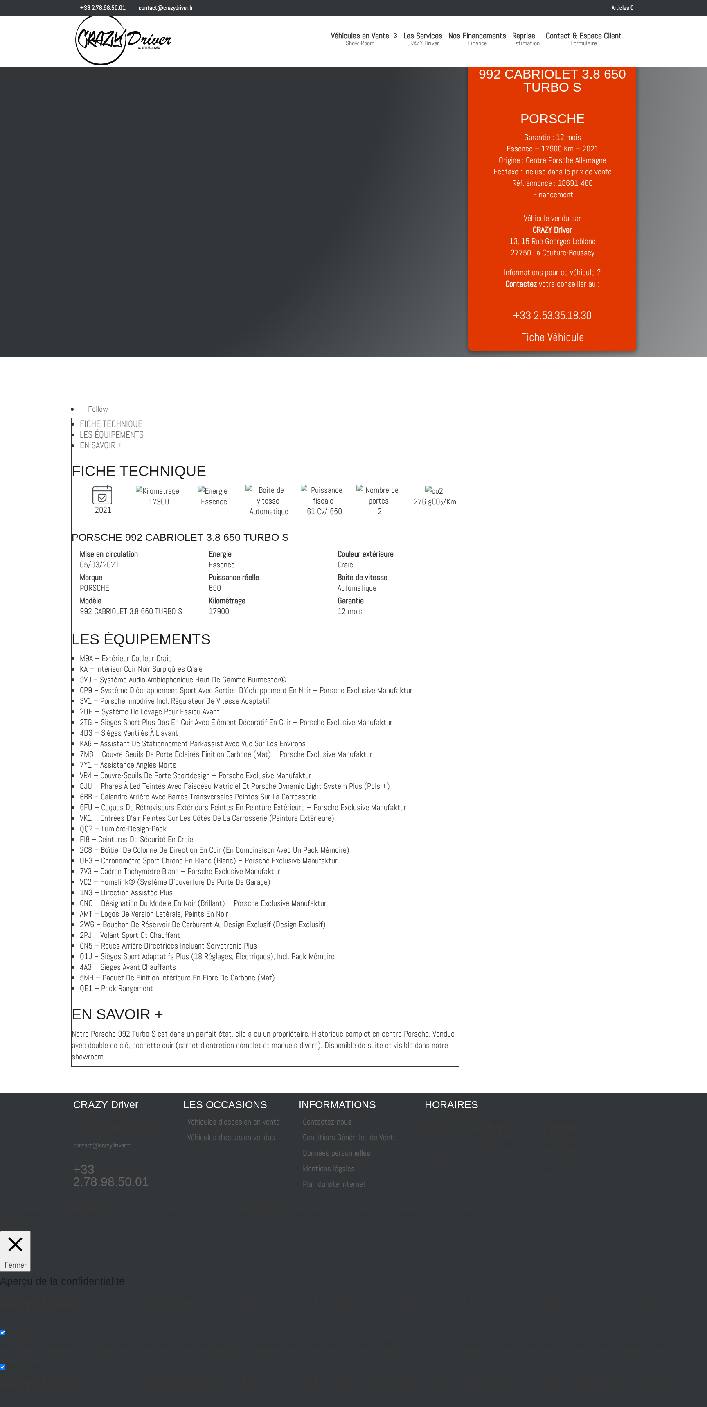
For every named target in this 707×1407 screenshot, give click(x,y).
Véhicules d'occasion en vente (233, 1121)
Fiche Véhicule (552, 337)
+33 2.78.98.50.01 (102, 7)
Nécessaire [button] (17, 1355)
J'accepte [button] (53, 1225)
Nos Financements (477, 40)
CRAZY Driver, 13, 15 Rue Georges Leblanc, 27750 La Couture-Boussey (184, 1201)
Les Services (422, 40)
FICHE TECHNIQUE (111, 423)
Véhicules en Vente (360, 40)
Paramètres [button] (18, 1225)
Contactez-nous (327, 1121)
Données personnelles (336, 1152)
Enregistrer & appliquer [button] (35, 1401)
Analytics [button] (14, 1321)
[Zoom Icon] (94, 263)
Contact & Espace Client (583, 40)
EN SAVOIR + (101, 445)
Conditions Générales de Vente (350, 1137)
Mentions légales (329, 1168)
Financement (553, 194)
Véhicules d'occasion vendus (231, 1137)
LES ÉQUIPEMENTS (112, 434)
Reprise (526, 40)
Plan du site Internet (334, 1184)
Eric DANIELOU (298, 1201)
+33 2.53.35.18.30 (552, 315)
